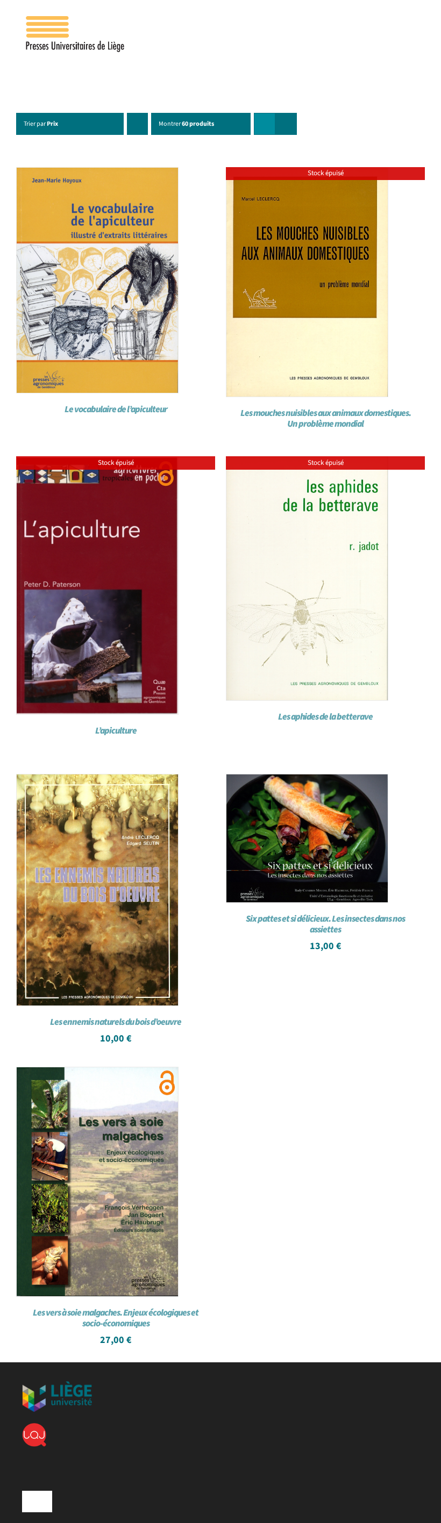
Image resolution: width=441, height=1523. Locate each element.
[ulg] (57, 1385)
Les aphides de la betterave (325, 716)
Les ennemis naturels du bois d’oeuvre (115, 1022)
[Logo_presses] (76, 20)
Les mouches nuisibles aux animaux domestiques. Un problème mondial (325, 418)
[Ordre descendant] (137, 124)
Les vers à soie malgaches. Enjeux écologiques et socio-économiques (115, 1318)
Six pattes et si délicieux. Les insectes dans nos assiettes (325, 924)
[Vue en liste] (285, 123)
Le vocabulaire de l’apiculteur (116, 409)
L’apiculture (116, 730)
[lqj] (34, 1427)
